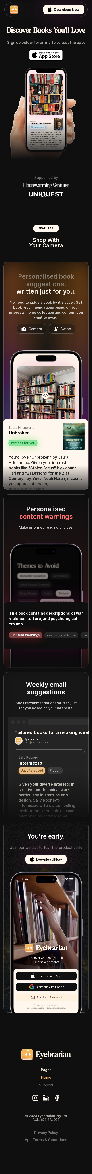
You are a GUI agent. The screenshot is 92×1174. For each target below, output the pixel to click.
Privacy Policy (46, 1133)
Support (46, 1085)
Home (46, 1077)
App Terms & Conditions (46, 1140)
